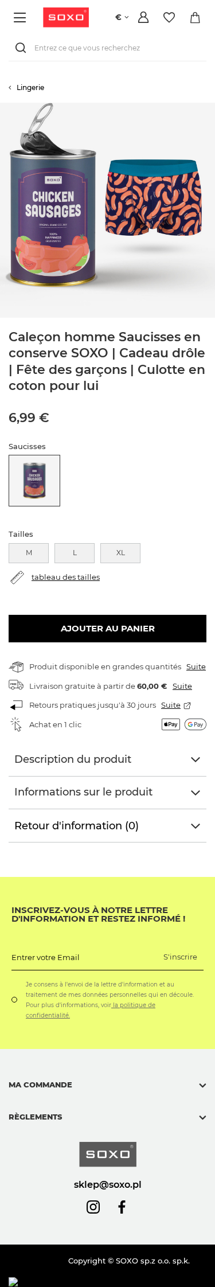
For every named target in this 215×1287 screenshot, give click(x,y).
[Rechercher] (23, 48)
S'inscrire (180, 956)
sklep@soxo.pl (108, 1184)
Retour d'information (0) (76, 826)
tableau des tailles (66, 577)
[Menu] (21, 17)
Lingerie (30, 87)
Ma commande (40, 1084)
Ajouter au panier (108, 628)
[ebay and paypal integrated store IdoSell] (91, 1282)
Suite (196, 666)
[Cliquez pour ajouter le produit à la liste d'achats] (209, 108)
